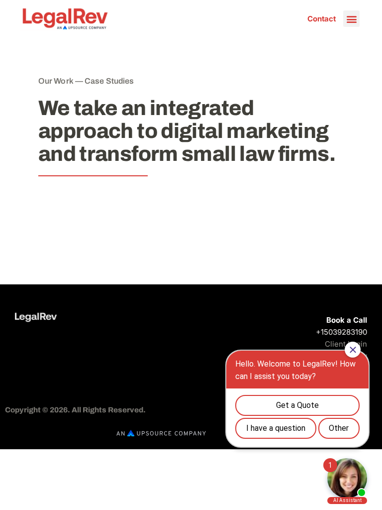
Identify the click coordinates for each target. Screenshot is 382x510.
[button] (351, 18)
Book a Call (346, 320)
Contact (321, 18)
